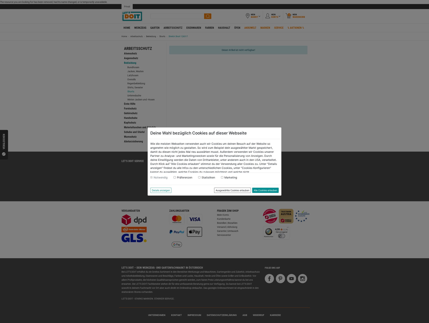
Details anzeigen (161, 190)
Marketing (230, 177)
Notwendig (161, 177)
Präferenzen (184, 177)
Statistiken (208, 177)
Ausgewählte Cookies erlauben (232, 190)
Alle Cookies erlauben (265, 190)
